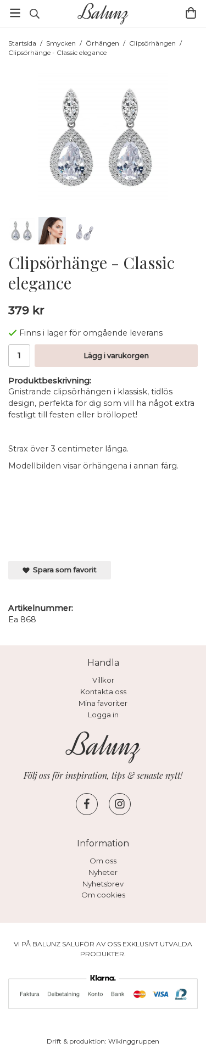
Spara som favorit (63, 569)
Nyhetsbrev (103, 883)
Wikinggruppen (133, 1041)
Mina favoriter (103, 703)
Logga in (103, 714)
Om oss (103, 860)
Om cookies (103, 894)
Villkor (103, 680)
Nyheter (103, 872)
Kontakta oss (103, 691)
